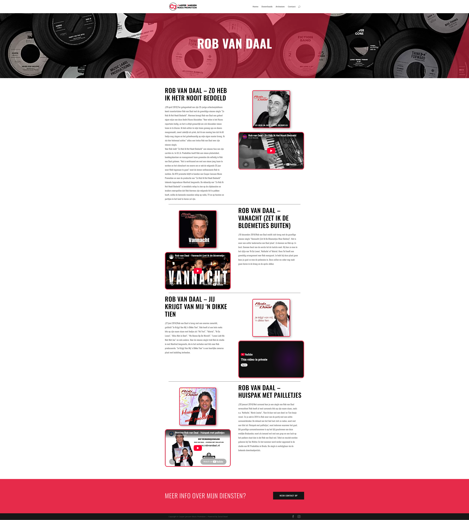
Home (255, 7)
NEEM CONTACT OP (289, 495)
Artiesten (280, 7)
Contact (292, 7)
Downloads (266, 7)
